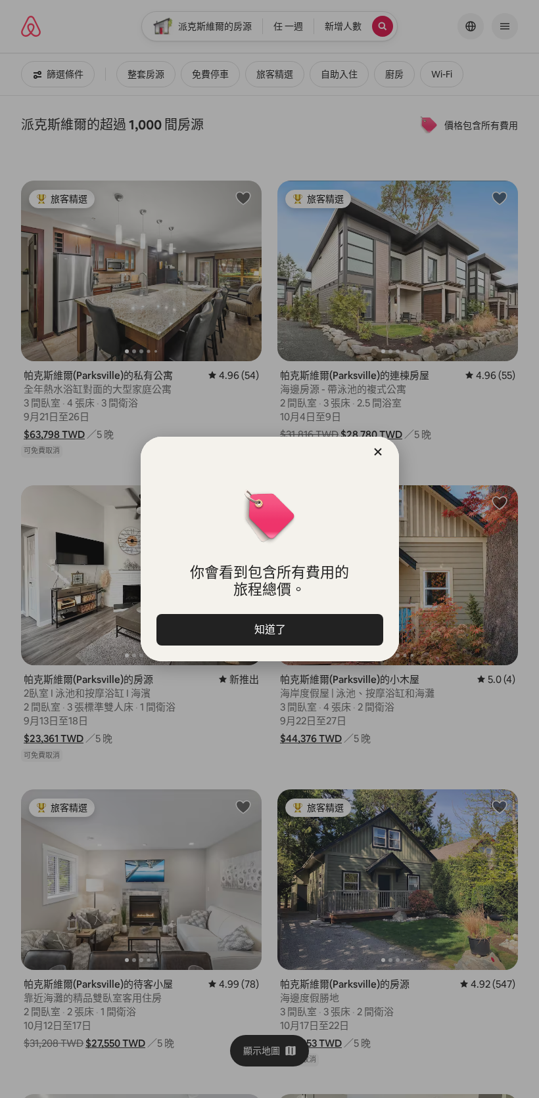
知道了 (269, 629)
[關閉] (378, 452)
